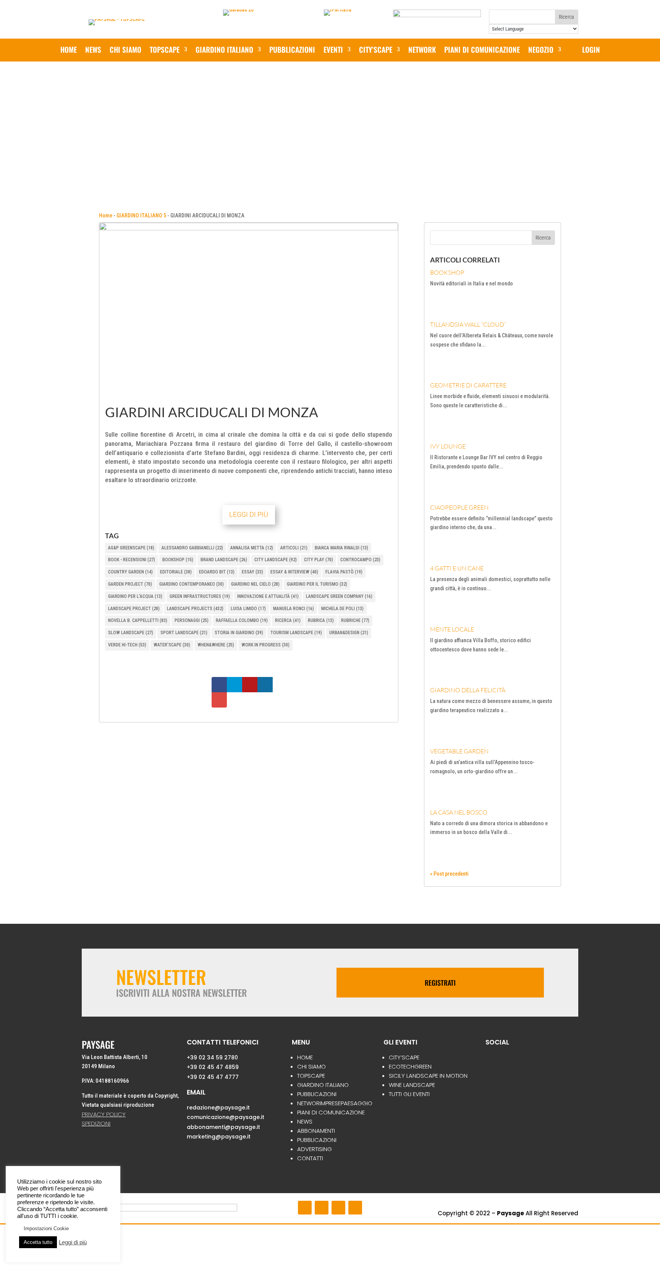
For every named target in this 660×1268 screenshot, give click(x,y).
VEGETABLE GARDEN (459, 751)
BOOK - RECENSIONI (131, 559)
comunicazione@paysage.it (225, 1117)
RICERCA (288, 620)
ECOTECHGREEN (410, 1066)
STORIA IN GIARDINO (239, 632)
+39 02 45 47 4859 (213, 1067)
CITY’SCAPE (375, 51)
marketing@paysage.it (219, 1136)
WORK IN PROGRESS (265, 645)
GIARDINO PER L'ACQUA (135, 596)
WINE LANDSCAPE (412, 1085)
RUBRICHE (355, 620)
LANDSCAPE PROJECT (134, 608)
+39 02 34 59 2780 (212, 1057)
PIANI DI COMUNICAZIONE (482, 51)
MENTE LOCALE (452, 629)
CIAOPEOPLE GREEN (459, 507)
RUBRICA (321, 620)
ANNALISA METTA (251, 548)
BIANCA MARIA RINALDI (341, 548)
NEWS (93, 51)
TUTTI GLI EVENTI (409, 1094)
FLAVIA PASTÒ (343, 572)
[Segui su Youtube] (338, 1208)
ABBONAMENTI (316, 1131)
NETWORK (422, 51)
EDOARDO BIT (217, 572)
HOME (305, 1057)
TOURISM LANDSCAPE (296, 632)
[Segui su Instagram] (321, 1208)
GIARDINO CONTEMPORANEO (191, 584)
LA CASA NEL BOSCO (458, 812)
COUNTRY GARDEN (130, 572)
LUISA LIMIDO (248, 608)
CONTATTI (310, 1158)
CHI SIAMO (311, 1066)
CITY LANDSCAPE (275, 559)
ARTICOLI (293, 548)
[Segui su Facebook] (305, 1208)
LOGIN (591, 51)
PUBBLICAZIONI (292, 51)
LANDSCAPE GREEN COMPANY (339, 596)
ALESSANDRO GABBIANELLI (192, 548)
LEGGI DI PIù (248, 514)
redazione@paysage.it (218, 1107)
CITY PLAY (318, 559)
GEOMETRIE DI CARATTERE (468, 385)
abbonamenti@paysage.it (223, 1127)
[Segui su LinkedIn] (355, 1208)
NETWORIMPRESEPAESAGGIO (334, 1103)
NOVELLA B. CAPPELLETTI (137, 620)
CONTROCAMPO (360, 559)
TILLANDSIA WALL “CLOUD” (468, 324)
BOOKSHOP (177, 559)
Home (68, 51)
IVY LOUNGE (448, 446)
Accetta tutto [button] (38, 1242)
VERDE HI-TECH (127, 645)
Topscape (165, 51)
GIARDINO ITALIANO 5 (141, 215)
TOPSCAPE (311, 1076)
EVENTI (333, 51)
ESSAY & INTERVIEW (294, 572)
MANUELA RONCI (293, 608)
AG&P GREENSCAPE (131, 548)
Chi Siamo (125, 51)
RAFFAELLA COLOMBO (242, 620)
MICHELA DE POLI (342, 608)
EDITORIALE (176, 572)
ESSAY (252, 572)
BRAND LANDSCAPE (224, 559)
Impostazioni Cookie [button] (46, 1228)
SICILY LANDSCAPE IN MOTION (428, 1076)
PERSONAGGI (192, 620)
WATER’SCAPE (172, 645)
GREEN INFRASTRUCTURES (200, 596)
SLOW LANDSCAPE (130, 632)
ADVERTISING (314, 1149)
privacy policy (104, 1114)
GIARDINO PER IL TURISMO (317, 584)
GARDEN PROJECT (130, 584)
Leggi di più (73, 1242)
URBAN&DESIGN (348, 632)
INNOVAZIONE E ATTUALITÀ (268, 596)
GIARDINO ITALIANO (224, 51)
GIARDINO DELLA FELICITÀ (467, 690)
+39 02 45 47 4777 (213, 1077)
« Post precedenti (449, 874)
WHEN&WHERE (215, 645)
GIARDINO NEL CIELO (255, 584)
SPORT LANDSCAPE (183, 632)
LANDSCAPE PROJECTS (195, 608)
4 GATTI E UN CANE (457, 568)
